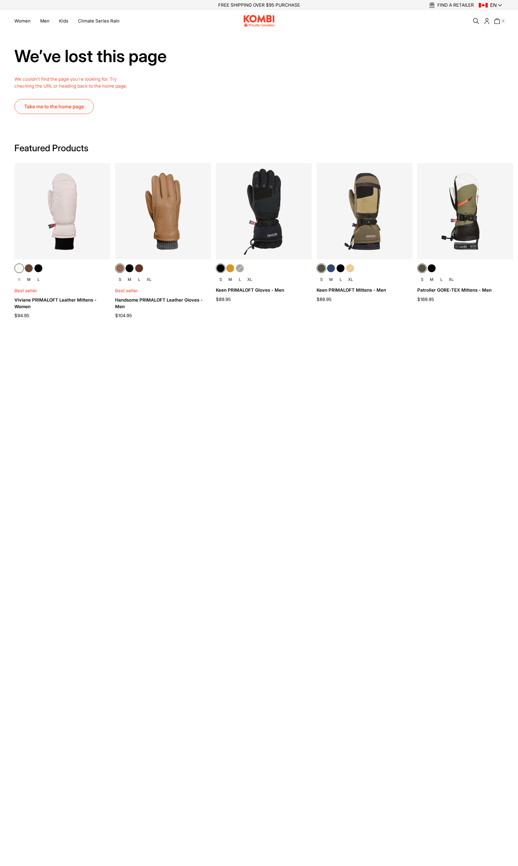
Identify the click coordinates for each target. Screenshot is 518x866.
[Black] (38, 268)
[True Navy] (331, 268)
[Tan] (230, 268)
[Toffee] (120, 268)
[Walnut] (139, 268)
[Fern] (240, 268)
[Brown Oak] (29, 268)
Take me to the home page (54, 107)
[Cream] (19, 268)
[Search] (475, 21)
